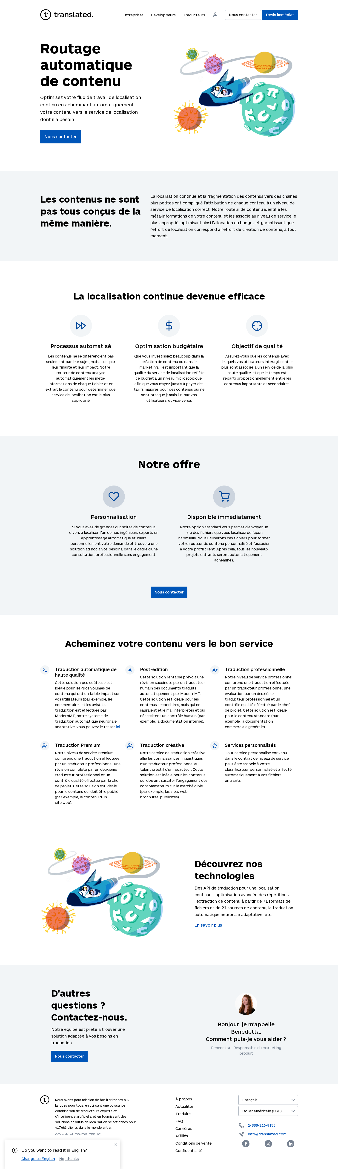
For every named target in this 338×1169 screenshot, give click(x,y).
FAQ (179, 1121)
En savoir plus (208, 925)
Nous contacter (243, 14)
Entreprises (133, 15)
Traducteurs (194, 15)
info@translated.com (267, 1134)
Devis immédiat (280, 14)
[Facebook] (245, 1143)
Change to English (38, 1158)
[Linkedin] (290, 1143)
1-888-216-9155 (261, 1125)
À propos (183, 1099)
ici (118, 726)
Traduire (183, 1113)
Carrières (183, 1128)
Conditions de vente (193, 1143)
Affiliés (181, 1136)
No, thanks (69, 1158)
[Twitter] (268, 1143)
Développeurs (163, 15)
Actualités (184, 1106)
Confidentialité (188, 1150)
